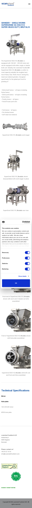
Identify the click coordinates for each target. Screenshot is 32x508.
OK (16, 283)
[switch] (27, 258)
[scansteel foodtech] (8, 4)
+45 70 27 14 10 (6, 451)
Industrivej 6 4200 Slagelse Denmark (5, 440)
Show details (22, 276)
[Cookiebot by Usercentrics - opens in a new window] (22, 222)
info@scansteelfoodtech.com (10, 454)
